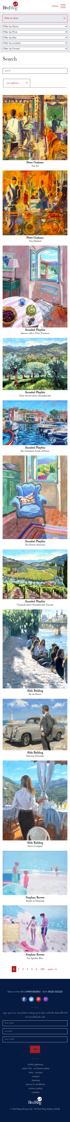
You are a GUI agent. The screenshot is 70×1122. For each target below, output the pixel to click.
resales (39, 1076)
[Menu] (63, 6)
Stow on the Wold (23, 992)
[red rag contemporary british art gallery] (10, 6)
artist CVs (27, 1072)
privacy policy (35, 1092)
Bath (52, 992)
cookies (36, 1096)
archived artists (41, 1072)
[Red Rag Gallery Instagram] (46, 1000)
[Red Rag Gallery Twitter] (31, 1000)
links (31, 1076)
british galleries (35, 1068)
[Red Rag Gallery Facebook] (24, 1000)
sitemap (36, 1084)
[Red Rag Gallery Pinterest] (38, 1000)
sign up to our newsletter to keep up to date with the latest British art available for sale (35, 1016)
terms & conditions (35, 1088)
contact (35, 1080)
